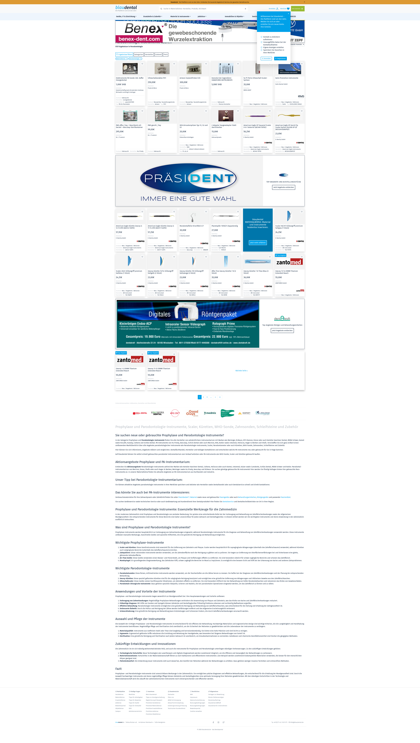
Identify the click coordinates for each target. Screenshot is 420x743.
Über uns (171, 697)
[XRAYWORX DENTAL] (157, 413)
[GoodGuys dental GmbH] (192, 413)
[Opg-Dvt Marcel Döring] (175, 413)
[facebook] (213, 722)
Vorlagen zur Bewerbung (216, 694)
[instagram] (218, 722)
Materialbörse (120, 58)
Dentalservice (228, 502)
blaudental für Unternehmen (217, 705)
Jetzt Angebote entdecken (283, 187)
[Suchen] (245, 8)
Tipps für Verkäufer (135, 705)
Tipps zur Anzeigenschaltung (155, 697)
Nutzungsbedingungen (197, 703)
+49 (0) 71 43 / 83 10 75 (280, 722)
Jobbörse (201, 16)
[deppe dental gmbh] (227, 413)
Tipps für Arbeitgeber (136, 697)
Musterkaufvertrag (214, 700)
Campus (118, 711)
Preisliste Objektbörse (153, 714)
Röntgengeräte (263, 497)
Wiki (130, 708)
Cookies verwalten (196, 711)
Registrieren (281, 58)
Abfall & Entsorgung (174, 700)
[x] (223, 722)
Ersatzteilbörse (120, 700)
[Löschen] (126, 58)
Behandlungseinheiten (247, 497)
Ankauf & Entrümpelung (175, 703)
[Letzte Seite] (220, 397)
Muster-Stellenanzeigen (216, 697)
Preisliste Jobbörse (152, 711)
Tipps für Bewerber (135, 700)
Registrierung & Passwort (154, 700)
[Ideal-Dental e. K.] (140, 413)
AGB (191, 694)
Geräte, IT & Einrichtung (125, 16)
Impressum (193, 697)
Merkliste (132, 694)
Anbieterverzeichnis (135, 711)
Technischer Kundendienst (176, 708)
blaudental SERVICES (287, 16)
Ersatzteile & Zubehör (152, 16)
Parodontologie (134, 58)
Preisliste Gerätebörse (153, 703)
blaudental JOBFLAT (214, 703)
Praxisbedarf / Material (187, 497)
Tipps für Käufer (134, 703)
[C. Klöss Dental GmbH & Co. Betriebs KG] (262, 413)
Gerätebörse (119, 694)
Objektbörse (119, 708)
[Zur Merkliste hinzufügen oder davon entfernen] (142, 63)
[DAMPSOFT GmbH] (245, 413)
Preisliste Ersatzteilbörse (154, 708)
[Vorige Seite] (215, 397)
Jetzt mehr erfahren (258, 243)
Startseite (171, 694)
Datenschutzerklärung (197, 700)
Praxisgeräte (224, 497)
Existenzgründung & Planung (177, 705)
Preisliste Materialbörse (153, 705)
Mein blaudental (151, 694)
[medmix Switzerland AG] (210, 413)
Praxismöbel (285, 497)
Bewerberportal (120, 705)
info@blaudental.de (297, 722)
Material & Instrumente (180, 16)
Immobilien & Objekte (234, 16)
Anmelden (267, 58)
